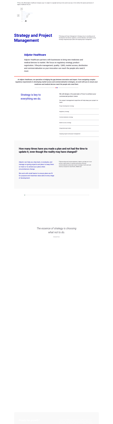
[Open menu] (18, 15)
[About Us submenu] (27, 15)
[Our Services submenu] (29, 14)
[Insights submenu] (27, 17)
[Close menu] (21, 9)
